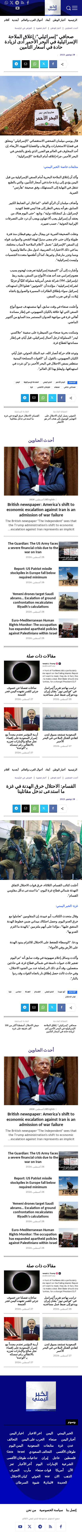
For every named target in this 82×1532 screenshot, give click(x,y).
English (51, 500)
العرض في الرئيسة (23, 28)
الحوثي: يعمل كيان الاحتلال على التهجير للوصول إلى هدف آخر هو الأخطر (60, 419)
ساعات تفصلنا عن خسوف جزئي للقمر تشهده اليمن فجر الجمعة (21, 691)
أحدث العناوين (71, 28)
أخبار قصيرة (41, 28)
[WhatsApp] (6, 3)
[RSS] (22, 3)
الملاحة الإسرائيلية (31, 383)
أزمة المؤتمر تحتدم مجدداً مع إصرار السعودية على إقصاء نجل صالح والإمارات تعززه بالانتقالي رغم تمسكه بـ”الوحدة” (21, 741)
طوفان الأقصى (43, 388)
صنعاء (57, 388)
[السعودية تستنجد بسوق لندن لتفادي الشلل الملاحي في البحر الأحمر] (60, 719)
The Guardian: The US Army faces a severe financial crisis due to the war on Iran (33, 548)
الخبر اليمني (47, 383)
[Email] (26, 64)
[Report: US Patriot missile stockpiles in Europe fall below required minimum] (68, 576)
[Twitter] (12, 3)
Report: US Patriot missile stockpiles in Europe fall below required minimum (33, 573)
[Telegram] (17, 3)
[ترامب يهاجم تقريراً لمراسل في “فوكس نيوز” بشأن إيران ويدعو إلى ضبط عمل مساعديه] (60, 672)
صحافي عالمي (70, 388)
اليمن (18, 383)
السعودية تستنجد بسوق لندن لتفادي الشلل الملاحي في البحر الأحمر (60, 738)
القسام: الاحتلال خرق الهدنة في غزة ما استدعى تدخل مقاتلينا (21, 417)
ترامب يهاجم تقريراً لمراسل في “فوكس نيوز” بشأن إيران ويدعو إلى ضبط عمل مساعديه (60, 691)
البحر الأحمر (60, 383)
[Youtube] (17, 8)
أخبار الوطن (55, 28)
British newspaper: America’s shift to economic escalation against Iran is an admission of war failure (41, 510)
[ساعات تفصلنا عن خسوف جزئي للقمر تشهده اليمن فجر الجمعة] (22, 672)
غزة (31, 388)
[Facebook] (28, 3)
